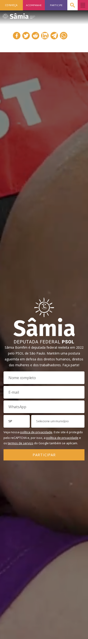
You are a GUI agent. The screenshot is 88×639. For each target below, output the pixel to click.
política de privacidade (36, 432)
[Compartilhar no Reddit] (35, 35)
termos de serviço (20, 443)
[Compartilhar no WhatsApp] (63, 35)
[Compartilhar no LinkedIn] (45, 35)
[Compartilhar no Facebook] (16, 35)
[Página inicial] (18, 14)
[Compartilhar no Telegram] (54, 35)
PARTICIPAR (44, 454)
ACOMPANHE (34, 5)
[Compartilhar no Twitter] (26, 35)
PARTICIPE (56, 5)
